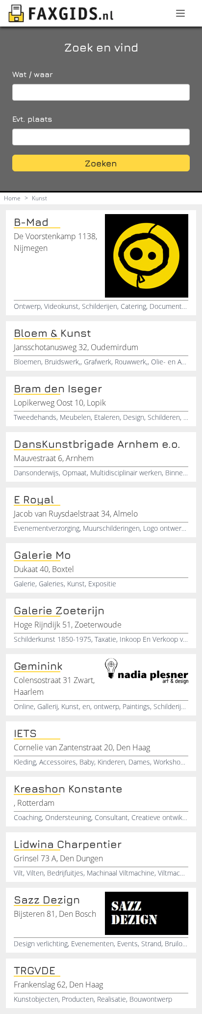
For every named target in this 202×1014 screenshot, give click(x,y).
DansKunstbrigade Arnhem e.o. (97, 444)
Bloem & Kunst (52, 333)
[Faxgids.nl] (61, 13)
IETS (25, 733)
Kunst (39, 198)
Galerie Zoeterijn (59, 610)
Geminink (38, 665)
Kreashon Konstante (68, 788)
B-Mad (31, 222)
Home (12, 198)
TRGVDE (34, 970)
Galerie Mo (42, 554)
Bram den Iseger (58, 388)
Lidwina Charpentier (68, 844)
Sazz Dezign (47, 899)
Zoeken (101, 163)
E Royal (34, 499)
